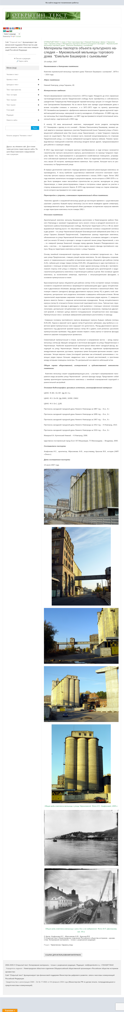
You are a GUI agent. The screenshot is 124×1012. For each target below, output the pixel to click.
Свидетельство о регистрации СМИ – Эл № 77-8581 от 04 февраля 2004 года (37, 982)
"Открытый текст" (16, 42)
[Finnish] (10, 28)
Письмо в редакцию (23, 58)
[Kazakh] (4, 31)
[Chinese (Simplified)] (4, 28)
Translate (18, 36)
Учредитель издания (14, 968)
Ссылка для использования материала (63, 955)
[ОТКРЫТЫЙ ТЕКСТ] (42, 20)
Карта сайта (23, 61)
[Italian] (20, 28)
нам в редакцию (12, 154)
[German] (17, 28)
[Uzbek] (10, 31)
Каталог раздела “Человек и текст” (19, 135)
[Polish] (7, 31)
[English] (7, 28)
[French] (13, 28)
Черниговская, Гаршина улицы (62, 945)
